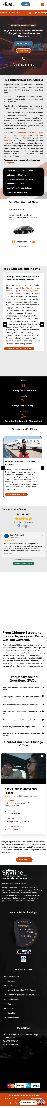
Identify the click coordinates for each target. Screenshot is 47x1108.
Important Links (23, 969)
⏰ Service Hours (11, 826)
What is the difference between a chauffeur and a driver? (21, 688)
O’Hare (35, 135)
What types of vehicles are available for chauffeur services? (21, 697)
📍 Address (9, 800)
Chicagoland (9, 163)
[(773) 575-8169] (23, 58)
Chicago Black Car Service (17, 192)
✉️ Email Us (9, 819)
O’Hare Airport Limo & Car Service (20, 171)
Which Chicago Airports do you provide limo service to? (22, 712)
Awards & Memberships (23, 912)
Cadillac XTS (16, 209)
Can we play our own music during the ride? (19, 727)
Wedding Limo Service (15, 184)
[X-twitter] (16, 1103)
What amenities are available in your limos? (19, 720)
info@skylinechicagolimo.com (17, 821)
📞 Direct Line (10, 811)
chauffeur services (26, 138)
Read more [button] (39, 554)
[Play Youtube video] (23, 765)
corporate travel (24, 133)
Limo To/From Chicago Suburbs (19, 188)
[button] (42, 4)
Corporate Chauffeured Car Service (21, 179)
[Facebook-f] (10, 1103)
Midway (7, 138)
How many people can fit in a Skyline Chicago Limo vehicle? (21, 734)
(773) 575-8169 (23, 65)
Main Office (23, 1028)
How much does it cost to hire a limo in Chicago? (20, 705)
